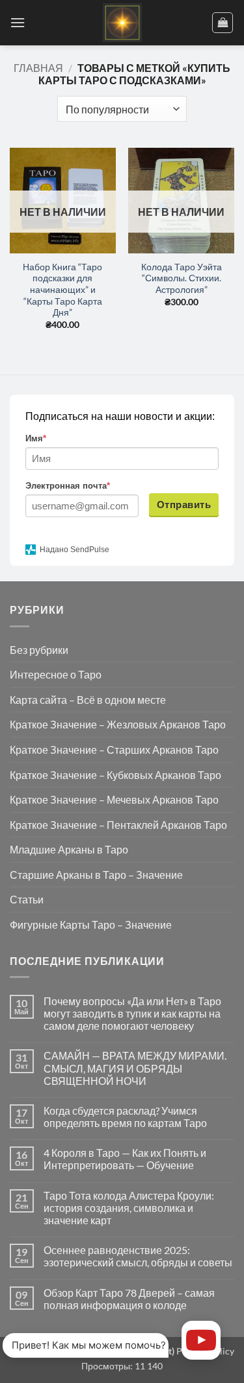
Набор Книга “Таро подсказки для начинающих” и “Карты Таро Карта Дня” (62, 290)
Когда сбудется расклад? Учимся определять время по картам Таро (125, 1116)
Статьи (27, 899)
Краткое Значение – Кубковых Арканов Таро (115, 775)
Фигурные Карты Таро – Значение (91, 924)
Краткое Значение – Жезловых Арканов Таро (118, 724)
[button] (17, 22)
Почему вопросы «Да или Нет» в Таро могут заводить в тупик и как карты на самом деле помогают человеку (132, 1013)
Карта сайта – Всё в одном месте (88, 699)
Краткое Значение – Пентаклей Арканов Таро (118, 825)
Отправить (184, 504)
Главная (38, 68)
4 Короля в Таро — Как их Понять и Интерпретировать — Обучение (125, 1158)
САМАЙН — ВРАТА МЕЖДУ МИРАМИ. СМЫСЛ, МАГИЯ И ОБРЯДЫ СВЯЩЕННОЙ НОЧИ (135, 1067)
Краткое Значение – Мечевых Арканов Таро (114, 799)
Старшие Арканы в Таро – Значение (96, 874)
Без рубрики (39, 650)
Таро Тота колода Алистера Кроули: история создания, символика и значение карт (129, 1207)
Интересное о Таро (56, 674)
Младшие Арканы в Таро (69, 849)
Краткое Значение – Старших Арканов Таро (114, 749)
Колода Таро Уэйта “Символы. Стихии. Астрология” (181, 278)
